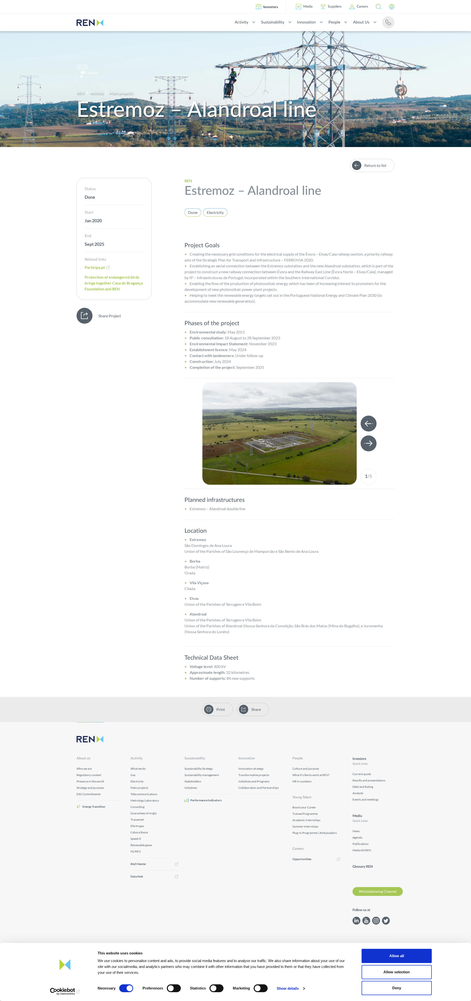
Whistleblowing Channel (377, 891)
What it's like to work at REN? (310, 775)
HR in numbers (302, 781)
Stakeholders (192, 781)
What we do (138, 768)
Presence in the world (90, 781)
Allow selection (396, 972)
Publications (360, 844)
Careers (362, 6)
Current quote (362, 774)
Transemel (137, 819)
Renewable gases (141, 845)
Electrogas (137, 826)
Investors (270, 7)
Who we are (84, 768)
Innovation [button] (306, 22)
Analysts (358, 793)
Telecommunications (144, 794)
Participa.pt (95, 267)
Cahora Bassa (139, 832)
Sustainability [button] (272, 22)
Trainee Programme (305, 814)
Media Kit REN (362, 850)
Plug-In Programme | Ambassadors (314, 833)
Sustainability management (201, 775)
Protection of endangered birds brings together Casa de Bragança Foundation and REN (114, 283)
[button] (378, 6)
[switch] (174, 988)
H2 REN (136, 851)
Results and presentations (369, 780)
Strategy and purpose (90, 788)
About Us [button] (361, 22)
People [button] (334, 22)
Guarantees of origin (144, 813)
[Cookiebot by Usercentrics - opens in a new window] (65, 991)
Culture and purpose (305, 768)
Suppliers (334, 6)
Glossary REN (363, 866)
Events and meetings (366, 799)
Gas (133, 775)
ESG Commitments (89, 794)
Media (308, 6)
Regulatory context (89, 775)
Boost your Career (304, 807)
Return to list (375, 165)
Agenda (357, 837)
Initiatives (190, 788)
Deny (396, 988)
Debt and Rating (363, 787)
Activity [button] (241, 22)
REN (80, 92)
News (356, 831)
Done (192, 212)
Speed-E (136, 838)
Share (256, 709)
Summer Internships (305, 826)
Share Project (109, 315)
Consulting (137, 807)
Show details (288, 988)
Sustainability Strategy (198, 768)
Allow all (396, 956)
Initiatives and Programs (253, 781)
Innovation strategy (250, 768)
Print (220, 709)
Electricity (215, 212)
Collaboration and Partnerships (258, 788)
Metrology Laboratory (145, 800)
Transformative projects (253, 775)
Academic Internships (306, 820)
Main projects (120, 92)
